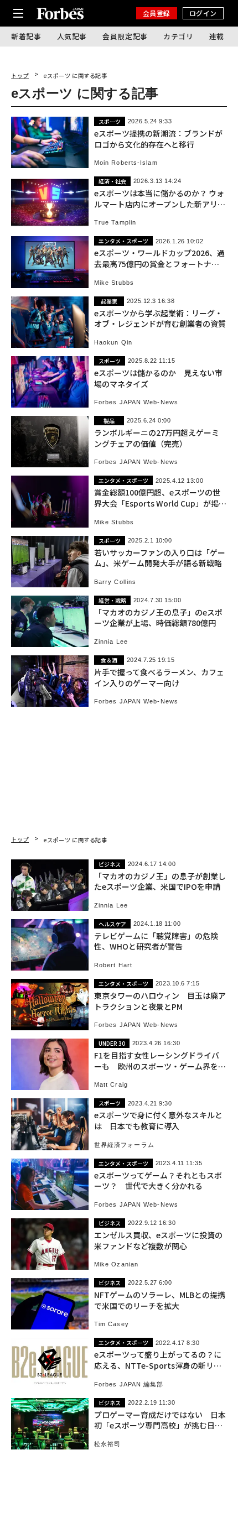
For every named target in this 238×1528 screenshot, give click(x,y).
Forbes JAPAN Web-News (136, 402)
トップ (20, 75)
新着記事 (26, 36)
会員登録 (156, 13)
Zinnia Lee (111, 642)
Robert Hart (113, 965)
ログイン (203, 13)
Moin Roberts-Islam (126, 163)
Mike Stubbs (114, 283)
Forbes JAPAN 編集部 (129, 1384)
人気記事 (72, 36)
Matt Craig (111, 1085)
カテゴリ (178, 36)
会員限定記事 (125, 36)
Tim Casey (111, 1324)
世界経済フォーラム (124, 1145)
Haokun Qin (113, 343)
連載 (216, 36)
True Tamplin (115, 223)
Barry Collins (115, 582)
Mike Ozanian (116, 1264)
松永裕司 (107, 1444)
